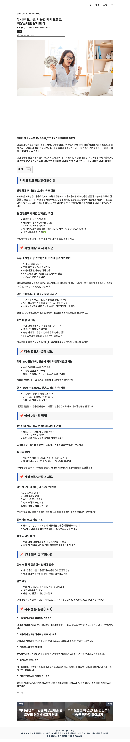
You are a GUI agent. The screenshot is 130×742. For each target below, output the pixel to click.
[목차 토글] (27, 169)
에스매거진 (21, 28)
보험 (105, 5)
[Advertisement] (65, 118)
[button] (112, 5)
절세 (97, 5)
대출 (89, 5)
